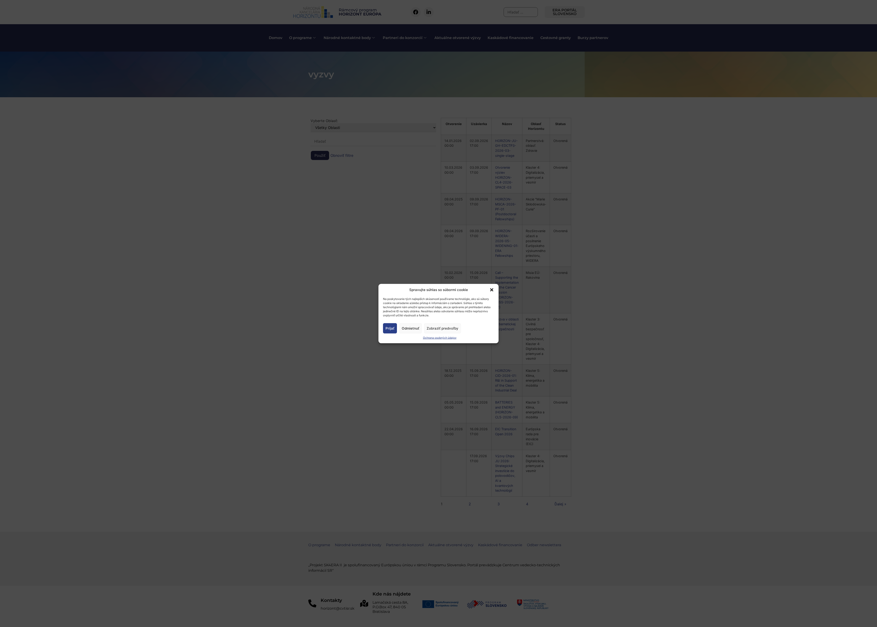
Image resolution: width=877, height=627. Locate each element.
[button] (491, 290)
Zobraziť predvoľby (442, 328)
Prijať (390, 328)
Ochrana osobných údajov (440, 337)
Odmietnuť (410, 328)
